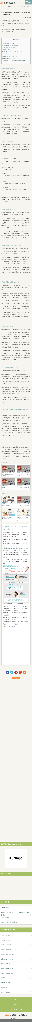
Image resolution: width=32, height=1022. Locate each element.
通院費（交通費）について (9, 49)
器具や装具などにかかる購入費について (12, 51)
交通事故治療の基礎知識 (7, 954)
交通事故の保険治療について (8, 945)
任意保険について (5, 963)
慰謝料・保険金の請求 (24, 6)
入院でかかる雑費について (9, 47)
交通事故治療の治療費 (7, 959)
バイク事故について (6, 940)
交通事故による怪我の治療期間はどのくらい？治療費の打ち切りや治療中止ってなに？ (23, 505)
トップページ (3, 6)
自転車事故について (6, 992)
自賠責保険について (6, 987)
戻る (16, 678)
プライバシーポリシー (16, 1009)
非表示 (17, 39)
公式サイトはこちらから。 (10, 626)
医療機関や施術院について (8, 968)
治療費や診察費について (8, 43)
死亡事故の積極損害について (9, 58)
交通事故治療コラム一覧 (13, 6)
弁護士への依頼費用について (9, 56)
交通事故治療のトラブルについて (10, 949)
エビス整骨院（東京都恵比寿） (9, 922)
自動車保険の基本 (5, 982)
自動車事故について (6, 978)
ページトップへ (16, 1020)
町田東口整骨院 (5, 907)
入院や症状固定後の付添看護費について (12, 45)
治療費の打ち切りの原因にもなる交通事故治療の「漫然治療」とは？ (23, 519)
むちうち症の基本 (5, 935)
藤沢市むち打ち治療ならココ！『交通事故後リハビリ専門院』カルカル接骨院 (15, 915)
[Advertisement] (16, 647)
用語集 (16, 1004)
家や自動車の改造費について (9, 54)
